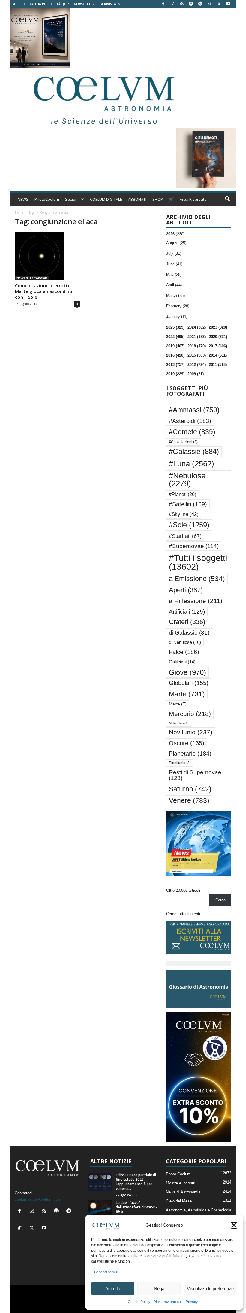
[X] (219, 4)
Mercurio (190, 713)
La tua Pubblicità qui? (49, 4)
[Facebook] (163, 4)
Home (19, 212)
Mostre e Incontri (180, 1183)
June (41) (174, 264)
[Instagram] (172, 4)
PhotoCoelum (46, 199)
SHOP (157, 199)
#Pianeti (182, 494)
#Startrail (185, 536)
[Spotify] (191, 4)
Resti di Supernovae (195, 775)
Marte (187, 694)
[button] (234, 1225)
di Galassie (189, 632)
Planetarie (190, 753)
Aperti (186, 590)
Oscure (186, 743)
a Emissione (197, 579)
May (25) (174, 274)
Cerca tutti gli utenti (183, 914)
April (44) (174, 285)
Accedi (19, 4)
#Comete (192, 432)
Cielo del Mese (179, 1201)
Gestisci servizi (106, 1272)
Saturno (190, 789)
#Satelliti (188, 504)
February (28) (177, 306)
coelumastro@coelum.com (38, 1199)
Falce (184, 652)
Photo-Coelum (178, 1174)
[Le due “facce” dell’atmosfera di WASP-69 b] (100, 1209)
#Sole (189, 525)
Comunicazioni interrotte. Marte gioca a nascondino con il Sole (43, 291)
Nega (159, 1288)
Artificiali (187, 611)
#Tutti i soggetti (198, 562)
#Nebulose (187, 479)
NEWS (23, 199)
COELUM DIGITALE (106, 199)
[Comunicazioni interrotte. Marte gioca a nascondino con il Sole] (47, 256)
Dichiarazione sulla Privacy (175, 1302)
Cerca (220, 900)
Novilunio (190, 732)
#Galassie (194, 451)
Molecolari (179, 723)
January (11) (177, 316)
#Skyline (184, 514)
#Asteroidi (190, 421)
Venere (189, 800)
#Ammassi (194, 410)
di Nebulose (185, 642)
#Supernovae (194, 546)
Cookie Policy (139, 1302)
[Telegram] (200, 4)
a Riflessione (195, 600)
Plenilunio (180, 763)
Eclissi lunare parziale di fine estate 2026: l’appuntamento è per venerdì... (136, 1181)
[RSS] (181, 4)
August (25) (176, 243)
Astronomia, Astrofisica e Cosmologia (198, 1210)
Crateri (187, 622)
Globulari (188, 683)
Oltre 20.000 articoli (183, 890)
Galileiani (182, 661)
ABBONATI (137, 199)
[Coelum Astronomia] (103, 98)
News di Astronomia (32, 278)
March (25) (175, 295)
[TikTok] (209, 4)
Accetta (112, 1288)
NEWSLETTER (84, 4)
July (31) (173, 253)
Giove (187, 672)
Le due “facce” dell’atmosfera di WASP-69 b (136, 1207)
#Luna (191, 463)
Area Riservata (193, 199)
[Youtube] (228, 4)
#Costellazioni (183, 442)
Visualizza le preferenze (210, 1288)
